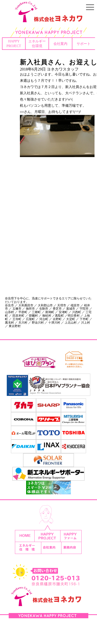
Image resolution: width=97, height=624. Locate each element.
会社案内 (60, 44)
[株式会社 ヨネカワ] (48, 18)
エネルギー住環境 (37, 43)
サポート (84, 44)
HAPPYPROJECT (13, 43)
